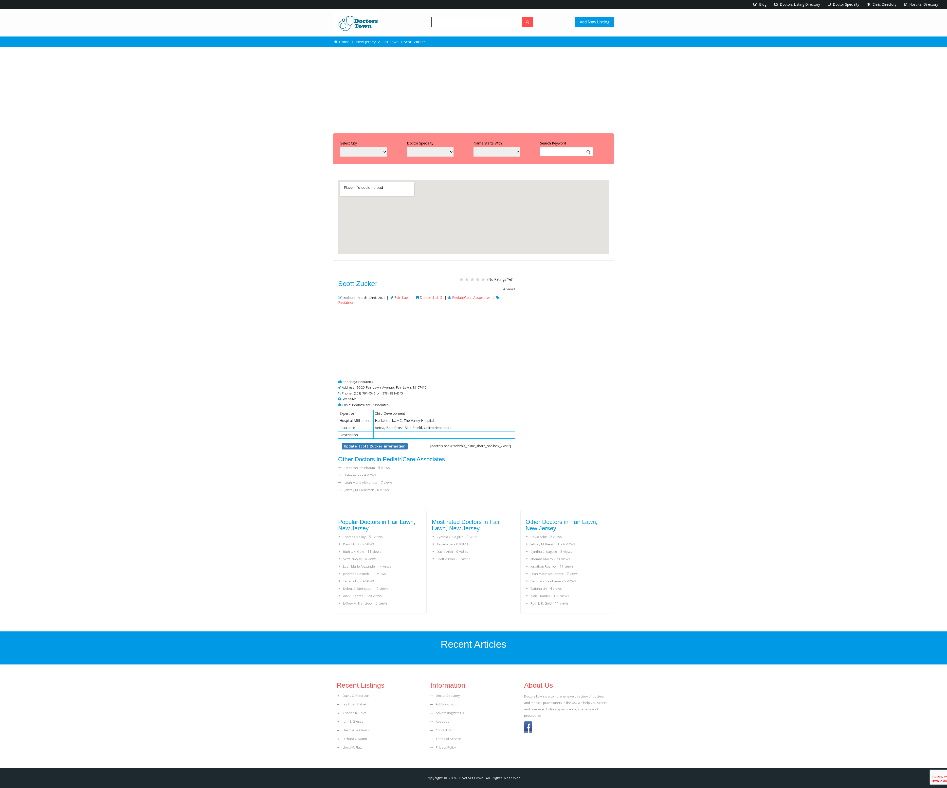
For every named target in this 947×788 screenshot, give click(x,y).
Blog (762, 4)
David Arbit (351, 544)
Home (343, 41)
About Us (442, 721)
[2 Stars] (466, 279)
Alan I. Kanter (353, 596)
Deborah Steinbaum (360, 468)
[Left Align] (527, 22)
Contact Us (444, 730)
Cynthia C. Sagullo (450, 537)
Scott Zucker (352, 559)
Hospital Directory (923, 4)
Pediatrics (346, 302)
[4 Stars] (477, 279)
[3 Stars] (472, 279)
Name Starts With (488, 143)
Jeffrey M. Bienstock (359, 490)
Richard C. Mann (354, 738)
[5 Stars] (483, 279)
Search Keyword (553, 143)
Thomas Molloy (354, 537)
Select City (348, 143)
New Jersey (366, 41)
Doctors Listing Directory (799, 4)
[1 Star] (461, 279)
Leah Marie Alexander (361, 482)
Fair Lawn (390, 41)
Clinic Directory (884, 4)
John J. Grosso (353, 721)
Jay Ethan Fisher (354, 704)
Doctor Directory (448, 695)
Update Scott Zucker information (374, 446)
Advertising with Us (450, 713)
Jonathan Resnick (356, 574)
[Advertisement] (473, 89)
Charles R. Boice (354, 713)
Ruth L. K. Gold (353, 551)
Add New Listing (595, 22)
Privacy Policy (446, 747)
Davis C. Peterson (355, 695)
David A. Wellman (355, 730)
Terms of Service (448, 738)
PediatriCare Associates (471, 297)
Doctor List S (431, 297)
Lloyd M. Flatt (352, 747)
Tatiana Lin (353, 475)
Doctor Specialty (845, 4)
